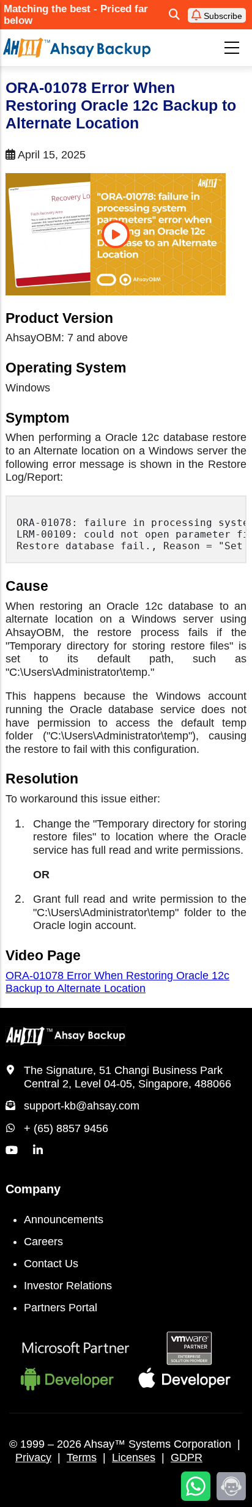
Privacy (33, 1457)
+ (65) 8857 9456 (66, 1128)
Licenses (133, 1457)
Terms (82, 1457)
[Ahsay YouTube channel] (12, 1150)
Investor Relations (68, 1285)
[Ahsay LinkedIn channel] (38, 1150)
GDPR (186, 1457)
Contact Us (51, 1263)
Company (33, 1189)
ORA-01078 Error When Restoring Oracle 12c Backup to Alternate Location (117, 982)
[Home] (76, 47)
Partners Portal (60, 1308)
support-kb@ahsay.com (81, 1106)
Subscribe (221, 16)
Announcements (63, 1219)
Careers (43, 1241)
